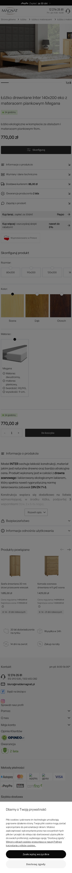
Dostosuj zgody (36, 864)
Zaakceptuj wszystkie (36, 854)
